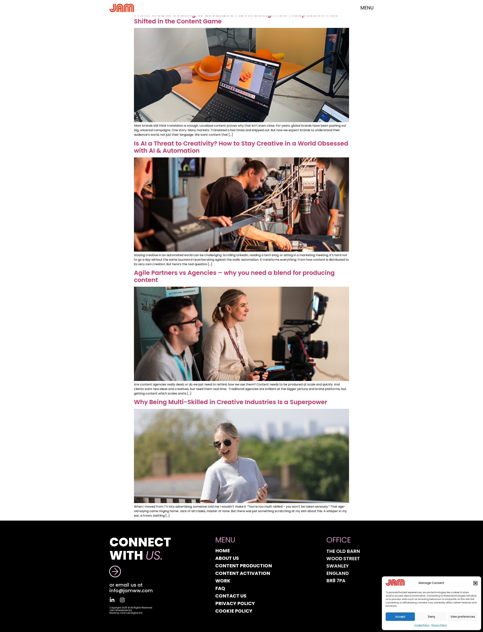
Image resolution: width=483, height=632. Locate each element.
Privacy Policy (439, 625)
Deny (431, 617)
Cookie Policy (421, 625)
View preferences (462, 617)
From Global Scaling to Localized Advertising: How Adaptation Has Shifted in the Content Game (236, 17)
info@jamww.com (131, 590)
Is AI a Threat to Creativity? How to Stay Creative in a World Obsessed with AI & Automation (241, 147)
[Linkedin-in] (112, 600)
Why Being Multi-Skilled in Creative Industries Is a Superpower (230, 402)
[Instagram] (122, 600)
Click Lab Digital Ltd (131, 612)
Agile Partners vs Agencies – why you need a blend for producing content (234, 276)
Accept (400, 617)
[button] (475, 583)
